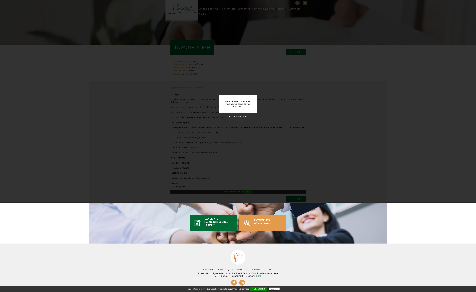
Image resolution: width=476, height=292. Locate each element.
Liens (258, 276)
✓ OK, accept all (259, 289)
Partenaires (208, 269)
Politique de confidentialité (249, 269)
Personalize (274, 289)
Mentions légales (225, 269)
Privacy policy (286, 289)
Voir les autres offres (238, 116)
